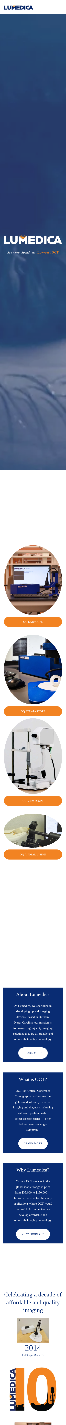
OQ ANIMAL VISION (33, 854)
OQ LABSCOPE (33, 621)
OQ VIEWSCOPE (33, 800)
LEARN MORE (33, 1052)
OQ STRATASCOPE (33, 711)
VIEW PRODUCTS (33, 1234)
